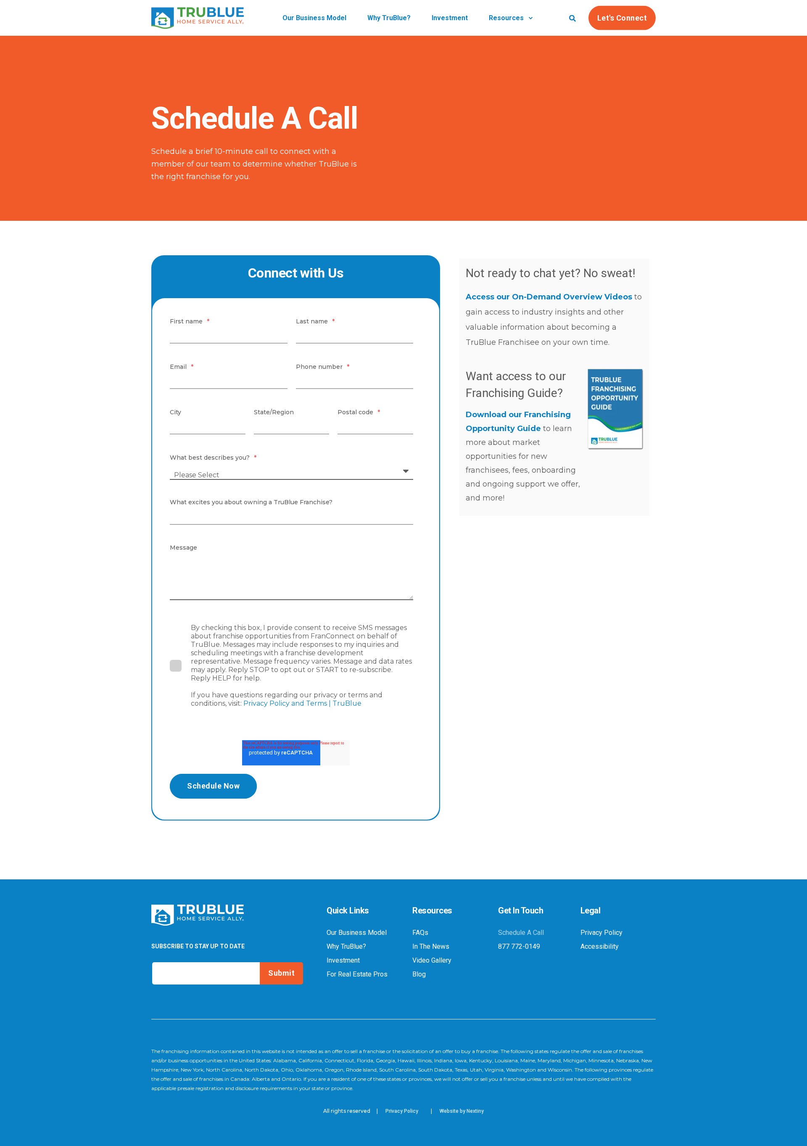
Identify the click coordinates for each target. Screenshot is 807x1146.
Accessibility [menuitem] (599, 946)
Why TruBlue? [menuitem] (346, 946)
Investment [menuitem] (343, 960)
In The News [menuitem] (430, 946)
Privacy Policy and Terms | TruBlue (303, 703)
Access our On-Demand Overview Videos (549, 297)
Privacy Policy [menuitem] (601, 932)
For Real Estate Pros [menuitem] (357, 974)
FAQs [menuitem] (420, 932)
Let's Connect (622, 17)
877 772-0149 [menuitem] (519, 946)
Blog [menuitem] (419, 974)
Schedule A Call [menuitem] (521, 932)
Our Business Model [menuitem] (357, 932)
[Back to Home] (197, 23)
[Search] (572, 17)
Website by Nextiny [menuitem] (462, 1111)
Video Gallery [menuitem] (431, 960)
